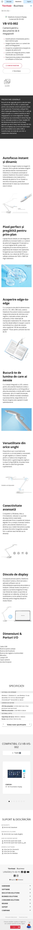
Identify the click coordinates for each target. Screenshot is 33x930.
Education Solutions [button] (11, 893)
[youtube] (28, 872)
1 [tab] (9, 801)
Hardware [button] (6, 886)
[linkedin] (15, 876)
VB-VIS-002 (5, 11)
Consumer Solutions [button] (10, 900)
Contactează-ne (13, 65)
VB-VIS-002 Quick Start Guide (12, 841)
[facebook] (22, 872)
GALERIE (7, 86)
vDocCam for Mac (9, 851)
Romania (20, 880)
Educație (8, 1)
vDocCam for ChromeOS (11, 849)
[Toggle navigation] (31, 5)
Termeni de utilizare (23, 917)
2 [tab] (11, 801)
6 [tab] (21, 801)
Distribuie (17, 71)
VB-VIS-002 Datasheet (10, 827)
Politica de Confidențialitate (11, 917)
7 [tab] (24, 801)
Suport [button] (5, 907)
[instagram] (17, 876)
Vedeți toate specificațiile (16, 725)
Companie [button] (6, 910)
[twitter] (25, 872)
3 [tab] (14, 801)
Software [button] (6, 889)
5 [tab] (19, 801)
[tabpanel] (16, 777)
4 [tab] (16, 801)
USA (14, 927)
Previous (2, 777)
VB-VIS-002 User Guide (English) (13, 834)
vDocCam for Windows (11, 853)
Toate (17, 753)
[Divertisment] (2, 1)
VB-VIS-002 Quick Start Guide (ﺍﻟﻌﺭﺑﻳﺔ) (15, 843)
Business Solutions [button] (10, 896)
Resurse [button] (5, 903)
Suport (29, 1)
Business (18, 1)
